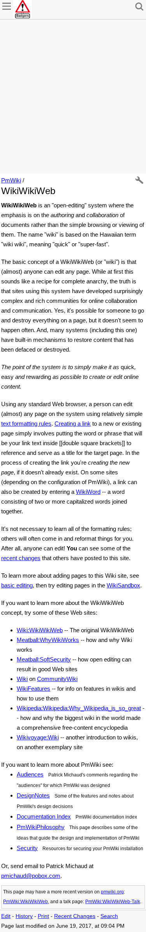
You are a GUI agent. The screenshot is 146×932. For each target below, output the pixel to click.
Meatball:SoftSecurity (44, 659)
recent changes (20, 558)
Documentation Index (44, 816)
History (24, 916)
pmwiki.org (112, 892)
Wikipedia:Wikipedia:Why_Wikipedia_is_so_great (79, 708)
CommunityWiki (57, 679)
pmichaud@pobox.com (30, 875)
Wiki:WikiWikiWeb (40, 630)
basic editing (17, 585)
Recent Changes (74, 916)
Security (27, 848)
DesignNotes (33, 795)
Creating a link (73, 423)
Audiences (30, 774)
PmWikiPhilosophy (41, 827)
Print (43, 916)
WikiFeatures (33, 688)
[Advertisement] (73, 96)
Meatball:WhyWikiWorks (48, 640)
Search (109, 916)
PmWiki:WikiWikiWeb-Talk (112, 901)
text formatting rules (26, 423)
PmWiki (11, 180)
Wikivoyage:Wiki (38, 737)
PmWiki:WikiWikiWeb (25, 901)
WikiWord (88, 491)
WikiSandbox (123, 585)
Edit (6, 916)
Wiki (22, 679)
